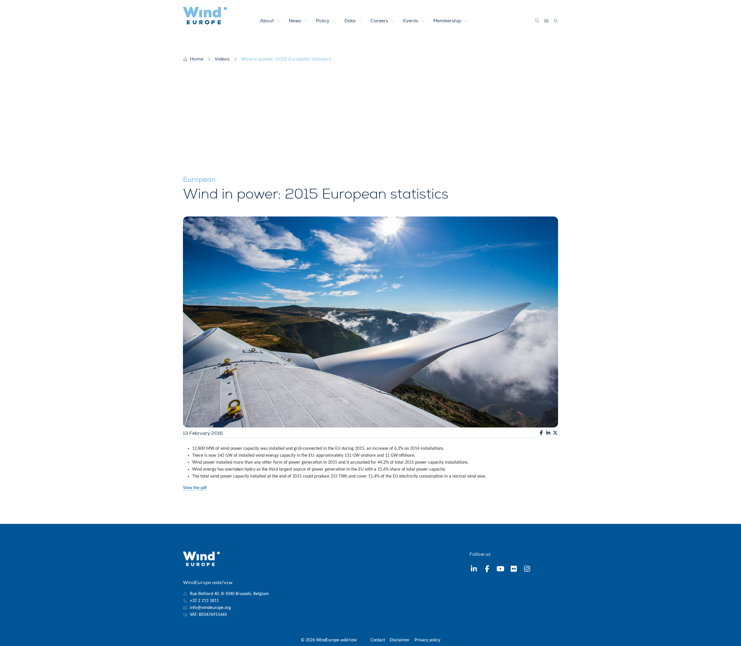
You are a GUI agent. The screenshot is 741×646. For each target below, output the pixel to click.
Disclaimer (400, 640)
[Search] (537, 20)
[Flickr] (513, 569)
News (295, 21)
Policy (323, 21)
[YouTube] (500, 569)
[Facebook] (487, 569)
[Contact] (546, 20)
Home (196, 59)
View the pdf (195, 488)
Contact (377, 640)
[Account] (555, 20)
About (267, 21)
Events (411, 21)
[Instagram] (527, 569)
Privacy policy (427, 640)
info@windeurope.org (210, 607)
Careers (379, 21)
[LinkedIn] (473, 569)
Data (350, 21)
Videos (222, 59)
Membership (447, 21)
